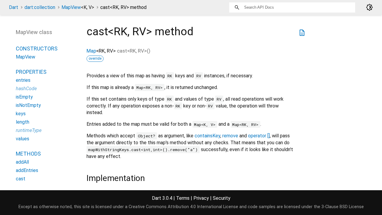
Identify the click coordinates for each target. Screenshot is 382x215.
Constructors (37, 48)
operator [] (259, 136)
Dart (13, 7)
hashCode (26, 88)
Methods (28, 153)
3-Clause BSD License (342, 206)
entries (23, 80)
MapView (77, 7)
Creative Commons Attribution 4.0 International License (183, 206)
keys (21, 113)
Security (221, 198)
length (22, 122)
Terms (183, 198)
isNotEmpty (28, 105)
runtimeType (28, 130)
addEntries (27, 170)
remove (230, 136)
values (22, 139)
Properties (31, 72)
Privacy (201, 198)
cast (20, 179)
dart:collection (39, 7)
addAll (22, 162)
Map (91, 51)
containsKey (207, 136)
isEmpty (24, 97)
